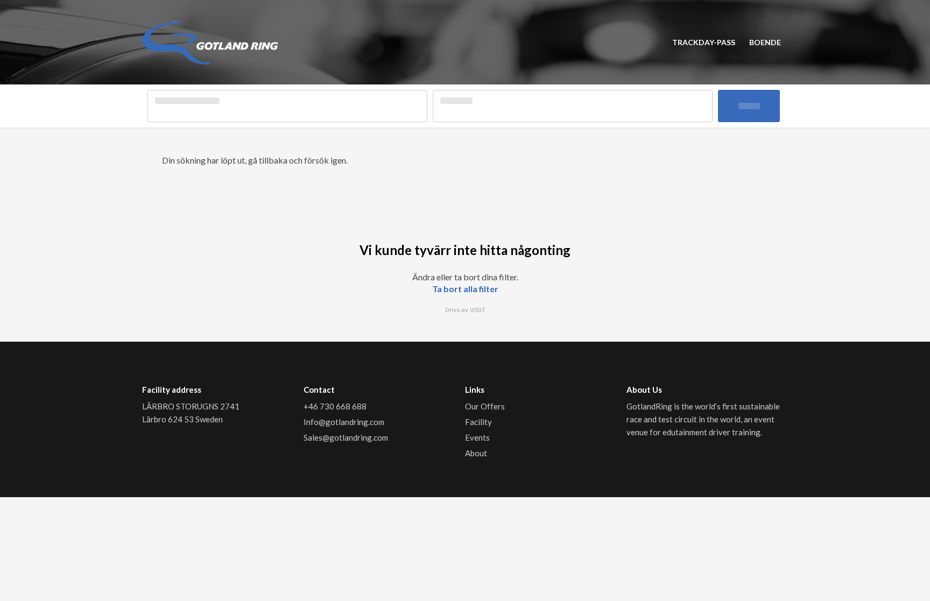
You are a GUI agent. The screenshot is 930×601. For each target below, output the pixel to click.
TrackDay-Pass (703, 42)
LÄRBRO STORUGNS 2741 (191, 406)
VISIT (477, 310)
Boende (765, 42)
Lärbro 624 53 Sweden (182, 419)
